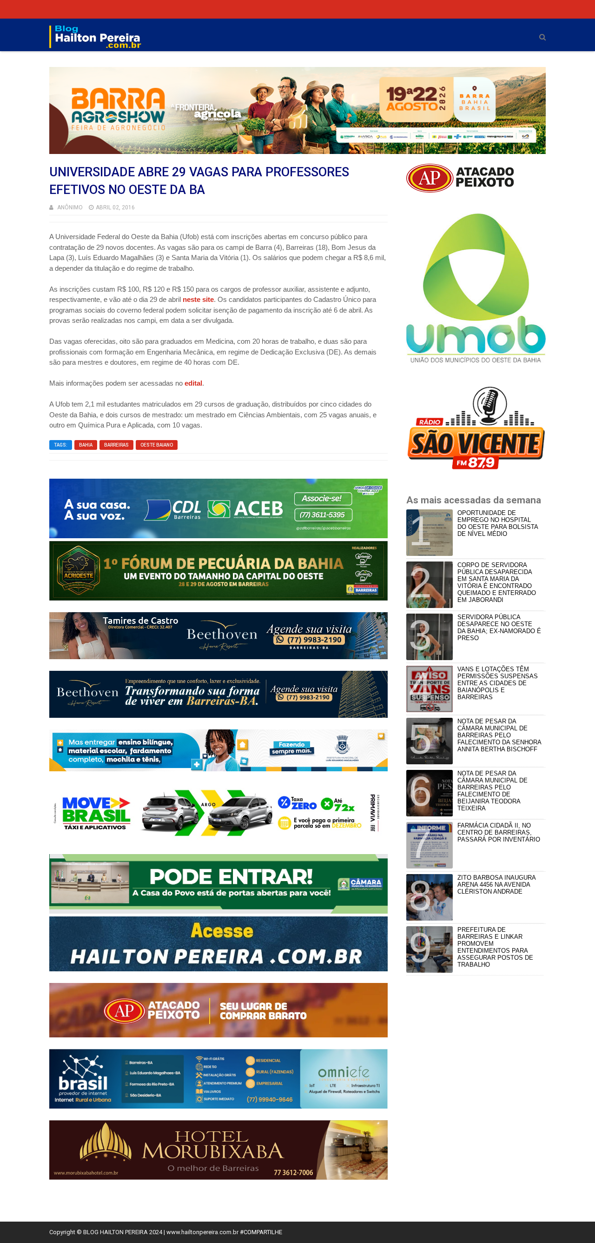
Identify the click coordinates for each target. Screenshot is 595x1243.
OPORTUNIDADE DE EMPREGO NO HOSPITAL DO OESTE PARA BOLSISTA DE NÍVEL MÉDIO (497, 523)
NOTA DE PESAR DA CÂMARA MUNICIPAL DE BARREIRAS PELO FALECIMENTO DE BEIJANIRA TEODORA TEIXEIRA (492, 791)
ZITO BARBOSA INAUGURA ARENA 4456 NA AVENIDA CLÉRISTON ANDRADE (496, 884)
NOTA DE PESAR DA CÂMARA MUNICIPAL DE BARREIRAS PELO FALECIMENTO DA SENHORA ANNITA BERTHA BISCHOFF (499, 735)
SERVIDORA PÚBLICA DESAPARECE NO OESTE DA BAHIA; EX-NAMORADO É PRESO (499, 628)
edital (192, 383)
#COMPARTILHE (261, 1232)
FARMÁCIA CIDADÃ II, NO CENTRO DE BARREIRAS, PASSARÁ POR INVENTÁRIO (498, 832)
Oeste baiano (156, 445)
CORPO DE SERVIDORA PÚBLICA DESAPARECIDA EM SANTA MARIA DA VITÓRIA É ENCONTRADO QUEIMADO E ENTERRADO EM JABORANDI (496, 582)
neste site (198, 299)
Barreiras (116, 445)
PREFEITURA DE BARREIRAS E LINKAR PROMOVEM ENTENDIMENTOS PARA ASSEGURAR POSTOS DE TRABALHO (495, 947)
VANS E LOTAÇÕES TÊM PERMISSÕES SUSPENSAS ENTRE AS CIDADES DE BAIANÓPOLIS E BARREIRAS (497, 683)
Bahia (86, 445)
